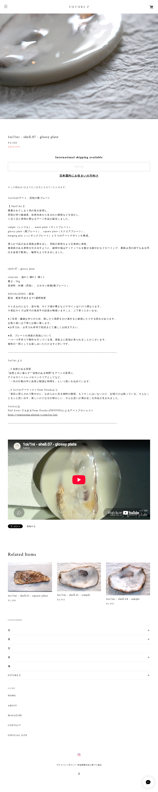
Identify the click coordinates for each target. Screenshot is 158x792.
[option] (79, 66)
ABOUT (12, 705)
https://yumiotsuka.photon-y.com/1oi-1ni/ (33, 414)
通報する (31, 526)
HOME (12, 695)
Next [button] (154, 66)
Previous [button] (4, 66)
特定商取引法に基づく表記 (89, 765)
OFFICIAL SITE (17, 735)
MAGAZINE (15, 715)
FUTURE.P (14, 675)
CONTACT (14, 725)
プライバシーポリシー (66, 765)
